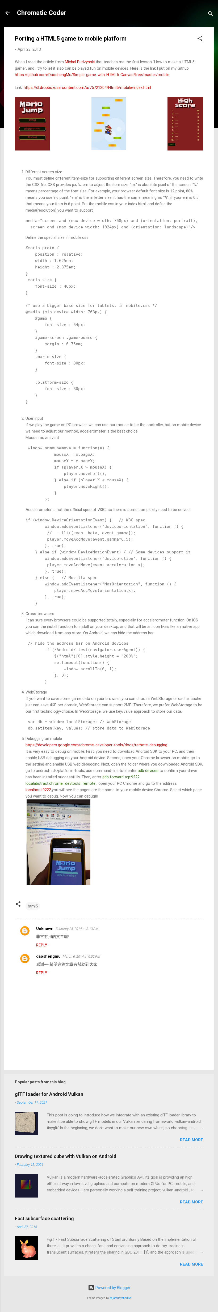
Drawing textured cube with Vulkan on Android (65, 1156)
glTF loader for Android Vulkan (49, 1094)
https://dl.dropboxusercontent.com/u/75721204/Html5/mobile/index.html (87, 87)
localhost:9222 (38, 789)
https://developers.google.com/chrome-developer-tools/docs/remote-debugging (96, 745)
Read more (191, 1139)
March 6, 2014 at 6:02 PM (81, 956)
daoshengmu (48, 956)
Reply (41, 945)
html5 (33, 906)
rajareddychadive (120, 1298)
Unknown (44, 928)
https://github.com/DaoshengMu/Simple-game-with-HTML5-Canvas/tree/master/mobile (92, 74)
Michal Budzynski (80, 62)
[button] (200, 39)
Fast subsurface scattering (44, 1218)
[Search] (210, 14)
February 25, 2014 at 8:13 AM (77, 929)
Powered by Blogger (112, 1287)
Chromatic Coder (41, 13)
